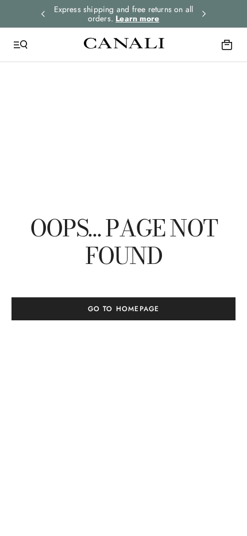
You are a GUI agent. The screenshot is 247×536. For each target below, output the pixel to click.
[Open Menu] (21, 45)
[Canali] (124, 44)
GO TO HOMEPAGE (124, 309)
